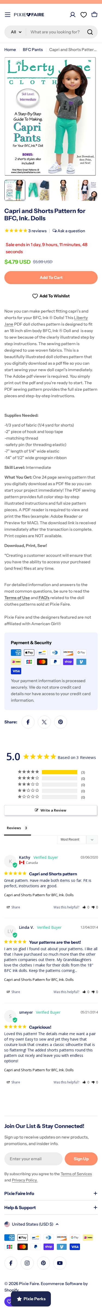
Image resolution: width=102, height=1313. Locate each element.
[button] (86, 907)
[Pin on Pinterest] (60, 722)
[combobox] (51, 32)
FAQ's (44, 597)
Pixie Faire (29, 1283)
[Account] (72, 14)
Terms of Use (17, 597)
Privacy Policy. (25, 1180)
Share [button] (15, 907)
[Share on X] (44, 722)
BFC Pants (33, 49)
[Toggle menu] (7, 14)
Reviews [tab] (14, 827)
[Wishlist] (83, 14)
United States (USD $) (32, 1224)
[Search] (90, 32)
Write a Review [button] (53, 810)
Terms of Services (76, 1173)
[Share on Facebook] (28, 722)
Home (10, 49)
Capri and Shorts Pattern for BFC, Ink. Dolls (39, 894)
